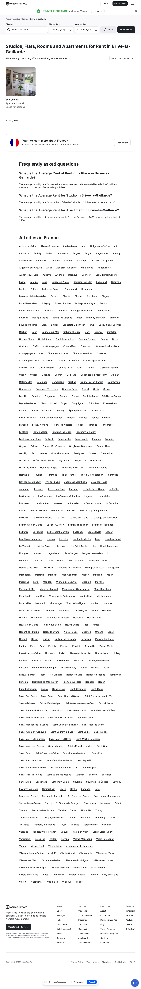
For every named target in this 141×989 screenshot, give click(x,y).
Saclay (44, 689)
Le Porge (23, 531)
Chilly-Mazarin (46, 367)
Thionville (86, 810)
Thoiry (98, 810)
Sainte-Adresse (27, 703)
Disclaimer (106, 962)
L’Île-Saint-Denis (78, 546)
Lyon (50, 560)
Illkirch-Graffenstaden (91, 474)
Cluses (33, 374)
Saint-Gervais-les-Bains (60, 717)
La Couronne (45, 496)
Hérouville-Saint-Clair (73, 467)
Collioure (71, 374)
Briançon (114, 317)
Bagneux (73, 274)
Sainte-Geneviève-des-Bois (80, 703)
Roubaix (89, 681)
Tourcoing (99, 817)
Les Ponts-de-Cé (82, 539)
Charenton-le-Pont (83, 353)
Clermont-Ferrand (109, 367)
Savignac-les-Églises (97, 781)
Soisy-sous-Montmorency (108, 796)
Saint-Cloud (97, 689)
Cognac (46, 374)
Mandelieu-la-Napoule (69, 567)
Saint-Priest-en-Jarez (30, 760)
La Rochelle (72, 503)
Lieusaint (61, 546)
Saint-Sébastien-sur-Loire (32, 767)
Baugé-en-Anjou (60, 282)
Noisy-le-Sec (71, 631)
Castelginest (44, 339)
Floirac (79, 424)
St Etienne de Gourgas (68, 803)
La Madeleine (103, 496)
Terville (62, 810)
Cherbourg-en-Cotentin (95, 360)
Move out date (80, 24)
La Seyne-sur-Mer (92, 503)
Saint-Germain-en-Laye (31, 717)
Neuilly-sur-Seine (52, 624)
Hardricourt (96, 460)
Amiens (50, 253)
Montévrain (25, 596)
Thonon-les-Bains (28, 817)
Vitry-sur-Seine (110, 874)
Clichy (22, 374)
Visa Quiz (82, 924)
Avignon (59, 274)
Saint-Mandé (101, 731)
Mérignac (24, 581)
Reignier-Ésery (68, 667)
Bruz (92, 324)
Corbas (72, 382)
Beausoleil (101, 282)
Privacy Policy (76, 962)
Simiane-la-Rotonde (52, 796)
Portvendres (63, 660)
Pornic (48, 660)
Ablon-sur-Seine (27, 246)
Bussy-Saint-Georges (110, 324)
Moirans (99, 581)
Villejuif (52, 853)
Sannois (93, 774)
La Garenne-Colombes (68, 496)
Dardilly (23, 396)
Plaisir (62, 653)
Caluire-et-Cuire (71, 332)
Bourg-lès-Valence (62, 317)
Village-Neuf (37, 846)
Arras (49, 267)
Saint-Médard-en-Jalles (79, 746)
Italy (59, 920)
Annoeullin (41, 260)
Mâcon (60, 560)
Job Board (83, 938)
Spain (59, 911)
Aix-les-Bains (70, 246)
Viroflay (94, 874)
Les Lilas (63, 539)
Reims (84, 667)
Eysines (83, 417)
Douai (53, 403)
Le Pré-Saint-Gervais (58, 531)
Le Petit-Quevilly (55, 524)
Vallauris (23, 831)
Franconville (81, 439)
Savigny (117, 781)
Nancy (94, 610)
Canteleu (111, 332)
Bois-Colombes (63, 303)
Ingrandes (113, 474)
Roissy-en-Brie (74, 674)
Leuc (97, 539)
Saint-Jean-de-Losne (93, 724)
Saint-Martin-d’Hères (60, 739)
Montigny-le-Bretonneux (62, 596)
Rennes (95, 667)
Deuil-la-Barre (90, 396)
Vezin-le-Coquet (105, 839)
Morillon (95, 603)
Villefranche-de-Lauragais (79, 846)
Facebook (130, 915)
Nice (86, 624)
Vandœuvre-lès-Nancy (44, 831)
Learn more (98, 11)
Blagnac (106, 296)
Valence (75, 824)
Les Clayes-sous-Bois (30, 539)
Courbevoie (114, 382)
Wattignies (52, 881)
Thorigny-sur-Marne (53, 817)
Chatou (61, 360)
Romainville (115, 674)
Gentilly (23, 453)
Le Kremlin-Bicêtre (42, 517)
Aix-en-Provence (50, 246)
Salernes (80, 774)
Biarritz (66, 296)
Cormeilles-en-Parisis (91, 382)
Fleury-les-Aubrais (62, 424)
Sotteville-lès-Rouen (30, 803)
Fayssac (23, 424)
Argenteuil (108, 260)
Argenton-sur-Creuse (30, 267)
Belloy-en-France (51, 289)
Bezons (55, 296)
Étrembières (97, 410)
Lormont (23, 560)
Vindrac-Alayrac (76, 874)
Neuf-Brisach (94, 617)
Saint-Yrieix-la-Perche (30, 774)
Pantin (22, 646)
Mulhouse (64, 610)
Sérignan (85, 789)
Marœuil (39, 574)
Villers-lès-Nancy (60, 867)
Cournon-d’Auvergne (47, 389)
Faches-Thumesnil (101, 417)
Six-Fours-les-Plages (78, 796)
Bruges (55, 324)
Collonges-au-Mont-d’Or (94, 374)
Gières (43, 453)
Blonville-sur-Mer (28, 303)
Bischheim (91, 296)
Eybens (71, 417)
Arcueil (95, 260)
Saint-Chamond (78, 689)
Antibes (56, 260)
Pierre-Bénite (106, 646)
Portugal (61, 915)
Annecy (116, 253)
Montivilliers (85, 596)
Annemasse (25, 260)
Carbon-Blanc (26, 339)
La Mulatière (42, 503)
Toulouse (85, 817)
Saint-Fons (57, 710)
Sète (97, 789)
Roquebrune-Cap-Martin (45, 681)
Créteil (85, 389)
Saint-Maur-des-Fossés (31, 746)
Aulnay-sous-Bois (28, 274)
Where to (9, 24)
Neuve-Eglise (72, 624)
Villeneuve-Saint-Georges (32, 867)
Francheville (64, 439)
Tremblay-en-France (44, 824)
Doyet (64, 403)
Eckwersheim (110, 403)
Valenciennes (91, 824)
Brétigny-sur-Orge (95, 317)
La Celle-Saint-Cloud (94, 489)
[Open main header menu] (132, 3)
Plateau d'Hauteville (80, 653)
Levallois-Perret (113, 539)
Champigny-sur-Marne (31, 353)
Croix (96, 389)
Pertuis (52, 646)
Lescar (108, 531)
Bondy (103, 303)
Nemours (78, 617)
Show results (126, 29)
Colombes (42, 382)
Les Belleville (94, 531)
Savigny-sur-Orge (28, 789)
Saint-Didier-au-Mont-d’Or (98, 696)
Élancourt (47, 410)
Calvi (87, 332)
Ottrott (34, 639)
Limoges (23, 553)
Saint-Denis (47, 696)
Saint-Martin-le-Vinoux (88, 739)
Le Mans (60, 517)
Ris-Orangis (56, 674)
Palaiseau (86, 639)
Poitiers (23, 660)
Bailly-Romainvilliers (106, 274)
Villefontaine (55, 846)
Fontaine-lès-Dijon (61, 432)
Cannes (98, 332)
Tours (112, 817)
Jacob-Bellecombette (75, 481)
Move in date (54, 24)
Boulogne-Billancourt (82, 310)
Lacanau (73, 489)
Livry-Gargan (71, 553)
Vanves (65, 831)
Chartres (101, 353)
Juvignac (38, 489)
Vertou (53, 839)
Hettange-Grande (98, 467)
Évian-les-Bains (27, 417)
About (103, 911)
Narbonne (36, 617)
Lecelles (71, 510)
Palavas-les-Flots (104, 639)
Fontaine (23, 432)
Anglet (88, 253)
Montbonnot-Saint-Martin (76, 589)
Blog (102, 924)
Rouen (101, 681)
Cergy (115, 339)
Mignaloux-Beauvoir (66, 581)
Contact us (105, 915)
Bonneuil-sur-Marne (29, 310)
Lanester (57, 503)
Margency (113, 567)
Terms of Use (92, 962)
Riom (42, 674)
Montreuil (40, 603)
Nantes (23, 617)
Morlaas (108, 603)
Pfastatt (76, 646)
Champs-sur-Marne (58, 353)
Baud (44, 282)
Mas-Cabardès (70, 574)
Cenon (104, 339)
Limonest (37, 553)
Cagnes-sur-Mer (50, 332)
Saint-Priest (98, 753)
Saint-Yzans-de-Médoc (59, 774)
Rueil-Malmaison (28, 689)
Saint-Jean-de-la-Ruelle (65, 724)
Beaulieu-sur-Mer (83, 282)
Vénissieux (25, 839)
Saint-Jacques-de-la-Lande (33, 724)
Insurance (82, 920)
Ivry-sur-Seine (52, 481)
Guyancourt (64, 460)
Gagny (22, 446)
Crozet (106, 389)
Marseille (53, 574)
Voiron (22, 881)
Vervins (65, 839)
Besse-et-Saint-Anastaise (32, 296)
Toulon (72, 817)
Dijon (43, 403)
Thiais (73, 810)
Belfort (34, 289)
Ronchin (23, 681)
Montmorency (104, 596)
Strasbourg (90, 803)
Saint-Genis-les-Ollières (103, 710)
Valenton (106, 824)
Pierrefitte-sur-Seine (29, 653)
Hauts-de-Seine (27, 467)
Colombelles (25, 382)
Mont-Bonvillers (102, 589)
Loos (110, 553)
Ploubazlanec (102, 653)
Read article (122, 142)
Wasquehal (36, 881)
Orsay (111, 631)
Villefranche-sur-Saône (31, 853)
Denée (75, 396)
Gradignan (79, 453)
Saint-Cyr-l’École (28, 696)
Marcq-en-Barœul (94, 567)
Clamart (91, 367)
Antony (68, 260)
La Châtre (114, 489)
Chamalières (69, 346)
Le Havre (23, 517)
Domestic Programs (109, 933)
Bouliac (63, 310)
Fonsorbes (107, 424)
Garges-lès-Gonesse (54, 446)
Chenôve (74, 360)
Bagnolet (86, 274)
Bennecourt (71, 289)
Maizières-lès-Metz (29, 567)
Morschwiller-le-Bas (29, 610)
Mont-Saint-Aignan (76, 603)
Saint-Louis (84, 731)
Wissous (66, 881)
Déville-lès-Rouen (111, 396)
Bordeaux (50, 310)
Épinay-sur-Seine (78, 410)
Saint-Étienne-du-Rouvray (33, 710)
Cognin (58, 374)
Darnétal (36, 396)
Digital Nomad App (108, 920)
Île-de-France (69, 474)
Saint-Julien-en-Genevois (32, 731)
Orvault (23, 639)
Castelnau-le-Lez (65, 339)
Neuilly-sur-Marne (28, 624)
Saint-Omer (103, 746)
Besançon (86, 289)
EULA (132, 962)
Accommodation (13, 19)
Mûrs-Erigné (80, 610)
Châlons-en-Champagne (46, 346)
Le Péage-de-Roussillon (105, 517)
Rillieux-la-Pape (27, 674)
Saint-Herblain (85, 717)
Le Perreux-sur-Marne (30, 524)
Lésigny (51, 539)
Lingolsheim (53, 553)
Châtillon (48, 360)
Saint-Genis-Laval (76, 710)
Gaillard (34, 446)
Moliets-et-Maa (27, 589)
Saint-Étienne (106, 703)
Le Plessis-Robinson (103, 524)
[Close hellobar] (136, 11)
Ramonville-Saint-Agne (44, 667)
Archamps (81, 260)
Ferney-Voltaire (40, 424)
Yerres (79, 881)
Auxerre (47, 274)
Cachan (23, 332)
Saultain (77, 781)
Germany (61, 938)
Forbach (49, 439)
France (25, 19)
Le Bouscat (57, 510)
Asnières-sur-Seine (66, 267)
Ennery (60, 410)
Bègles (22, 289)
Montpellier (25, 603)
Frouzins (109, 439)
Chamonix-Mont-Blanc (108, 346)
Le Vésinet (24, 546)
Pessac (64, 646)
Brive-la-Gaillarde (28, 324)
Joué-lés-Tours (99, 481)
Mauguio (97, 574)
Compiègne (58, 382)
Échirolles (94, 403)
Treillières (24, 824)
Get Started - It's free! (18, 927)
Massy (85, 574)
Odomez (86, 631)
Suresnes (105, 803)
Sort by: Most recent (120, 58)
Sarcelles (106, 774)
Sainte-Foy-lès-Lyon (50, 703)
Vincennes (58, 874)
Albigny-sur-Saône (100, 246)
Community (83, 929)
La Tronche (112, 503)
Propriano (79, 660)
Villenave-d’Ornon (105, 853)
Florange (92, 424)
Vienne (22, 846)
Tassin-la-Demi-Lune (43, 810)
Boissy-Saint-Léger (85, 303)
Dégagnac (50, 396)
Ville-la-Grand (67, 853)
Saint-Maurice (55, 746)
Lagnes (88, 496)
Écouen (23, 410)
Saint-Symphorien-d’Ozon (64, 767)
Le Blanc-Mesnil (38, 510)
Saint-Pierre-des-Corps (75, 753)
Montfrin (40, 596)
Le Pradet (38, 531)
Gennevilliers (103, 446)
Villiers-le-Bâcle (99, 867)
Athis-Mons (87, 267)
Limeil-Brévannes (109, 546)
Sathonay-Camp (60, 781)
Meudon (47, 581)
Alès (116, 246)
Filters (110, 29)
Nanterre (106, 610)
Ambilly (37, 253)
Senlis (73, 789)
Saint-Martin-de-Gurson (32, 739)
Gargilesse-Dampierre (80, 446)
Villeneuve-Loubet (103, 860)
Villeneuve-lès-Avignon (77, 860)
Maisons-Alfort (77, 560)
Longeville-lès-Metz (92, 553)
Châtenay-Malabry (29, 360)
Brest (79, 317)
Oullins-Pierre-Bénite (65, 639)
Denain (63, 396)
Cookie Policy (121, 962)
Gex (34, 453)
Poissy (116, 653)
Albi (83, 246)
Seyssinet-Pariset (28, 796)
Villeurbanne (79, 867)
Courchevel (25, 389)
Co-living (104, 938)
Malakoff (48, 567)
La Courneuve (26, 496)
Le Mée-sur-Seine (79, 517)
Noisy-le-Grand (51, 631)
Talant (118, 803)
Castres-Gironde (87, 339)
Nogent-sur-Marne (29, 631)
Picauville (90, 646)
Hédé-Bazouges (48, 467)
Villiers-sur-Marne (28, 874)
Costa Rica (62, 924)
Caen (34, 332)
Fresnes (96, 439)
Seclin (63, 789)
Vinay (45, 874)
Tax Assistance (85, 915)
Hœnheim (24, 474)
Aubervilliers (104, 267)
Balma (22, 282)
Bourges (23, 317)
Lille (94, 546)
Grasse (92, 453)
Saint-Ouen (25, 753)
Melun (110, 574)
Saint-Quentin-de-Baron (59, 760)
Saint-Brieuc (58, 689)
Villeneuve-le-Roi (51, 860)
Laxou (22, 510)
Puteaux (23, 667)
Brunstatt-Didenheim (74, 324)
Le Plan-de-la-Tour (78, 524)
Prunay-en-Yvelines (99, 660)
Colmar (115, 374)
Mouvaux (49, 610)
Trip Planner (83, 933)
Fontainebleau (40, 432)
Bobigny (46, 303)
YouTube (129, 920)
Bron (44, 324)
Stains (48, 803)
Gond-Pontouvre (60, 453)
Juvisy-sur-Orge (56, 489)
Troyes (63, 824)
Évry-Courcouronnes (51, 417)
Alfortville (24, 253)
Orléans (99, 631)
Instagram (130, 911)
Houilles (38, 474)
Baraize (34, 282)
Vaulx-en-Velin (80, 831)
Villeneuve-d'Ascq (28, 860)
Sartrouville (25, 781)
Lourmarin (37, 560)
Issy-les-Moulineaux (30, 481)
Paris (33, 646)
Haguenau (80, 460)
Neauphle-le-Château (57, 617)
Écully (35, 410)
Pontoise (36, 660)
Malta (59, 933)
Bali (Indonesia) (64, 929)
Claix (80, 367)
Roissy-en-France (95, 674)
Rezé (106, 667)
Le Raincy (78, 531)
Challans (23, 346)
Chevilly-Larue (26, 367)
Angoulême (102, 253)
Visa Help (82, 911)
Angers (76, 253)
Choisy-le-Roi (66, 367)
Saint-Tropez (89, 767)
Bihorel (78, 296)
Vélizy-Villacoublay (102, 831)
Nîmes (96, 624)
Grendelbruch (108, 453)
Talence (23, 810)
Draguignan (78, 403)
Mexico (60, 942)
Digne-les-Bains (27, 403)
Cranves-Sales (70, 389)
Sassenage (41, 781)
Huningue (52, 474)
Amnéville (63, 253)
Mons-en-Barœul (49, 589)
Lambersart (25, 503)
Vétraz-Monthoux (82, 839)
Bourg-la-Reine (40, 317)
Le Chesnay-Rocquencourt (94, 510)
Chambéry (86, 346)
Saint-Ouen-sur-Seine (47, 753)
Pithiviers (50, 653)
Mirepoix (86, 581)
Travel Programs (107, 929)
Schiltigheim (48, 789)
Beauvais (116, 282)
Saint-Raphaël (83, 760)
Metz (36, 581)
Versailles (40, 839)
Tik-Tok (129, 924)
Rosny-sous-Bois (72, 681)
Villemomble (85, 853)
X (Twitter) (130, 929)
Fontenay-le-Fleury (86, 432)
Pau (42, 646)
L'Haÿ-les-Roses (42, 546)
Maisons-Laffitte (98, 560)
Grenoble (24, 460)
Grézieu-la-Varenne (43, 460)
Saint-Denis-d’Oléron (69, 696)
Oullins (46, 639)
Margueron (25, 574)
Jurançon (24, 489)
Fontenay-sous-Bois (30, 439)
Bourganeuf (104, 310)
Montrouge (56, 603)
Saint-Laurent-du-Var (62, 731)
